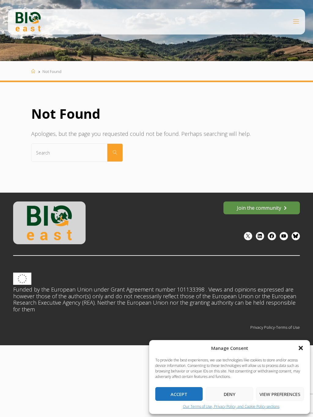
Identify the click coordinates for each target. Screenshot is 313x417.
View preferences (280, 394)
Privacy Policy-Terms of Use (275, 327)
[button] (301, 348)
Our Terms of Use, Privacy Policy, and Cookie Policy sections (231, 406)
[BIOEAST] (28, 21)
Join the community (259, 208)
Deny (229, 394)
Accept (179, 394)
